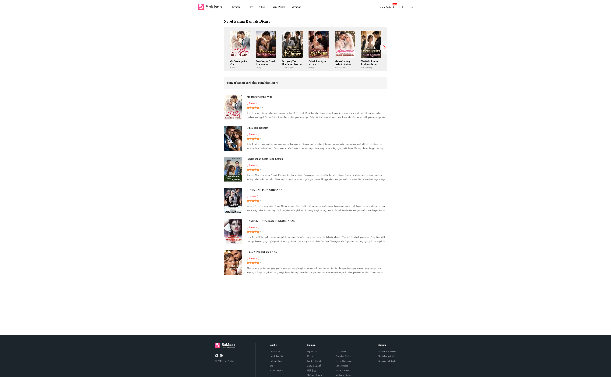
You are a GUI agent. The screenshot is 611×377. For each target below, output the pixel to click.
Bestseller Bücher (343, 356)
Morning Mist (340, 67)
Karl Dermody (366, 67)
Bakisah (231, 361)
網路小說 (311, 370)
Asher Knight (287, 67)
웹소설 (310, 356)
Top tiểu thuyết (314, 361)
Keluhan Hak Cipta (387, 361)
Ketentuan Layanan (387, 351)
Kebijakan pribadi (386, 356)
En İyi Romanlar (343, 361)
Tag (271, 366)
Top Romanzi (342, 366)
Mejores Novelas (343, 370)
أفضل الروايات (314, 366)
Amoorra (233, 67)
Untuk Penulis (276, 356)
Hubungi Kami (276, 361)
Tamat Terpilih (276, 370)
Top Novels (312, 351)
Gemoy (258, 67)
